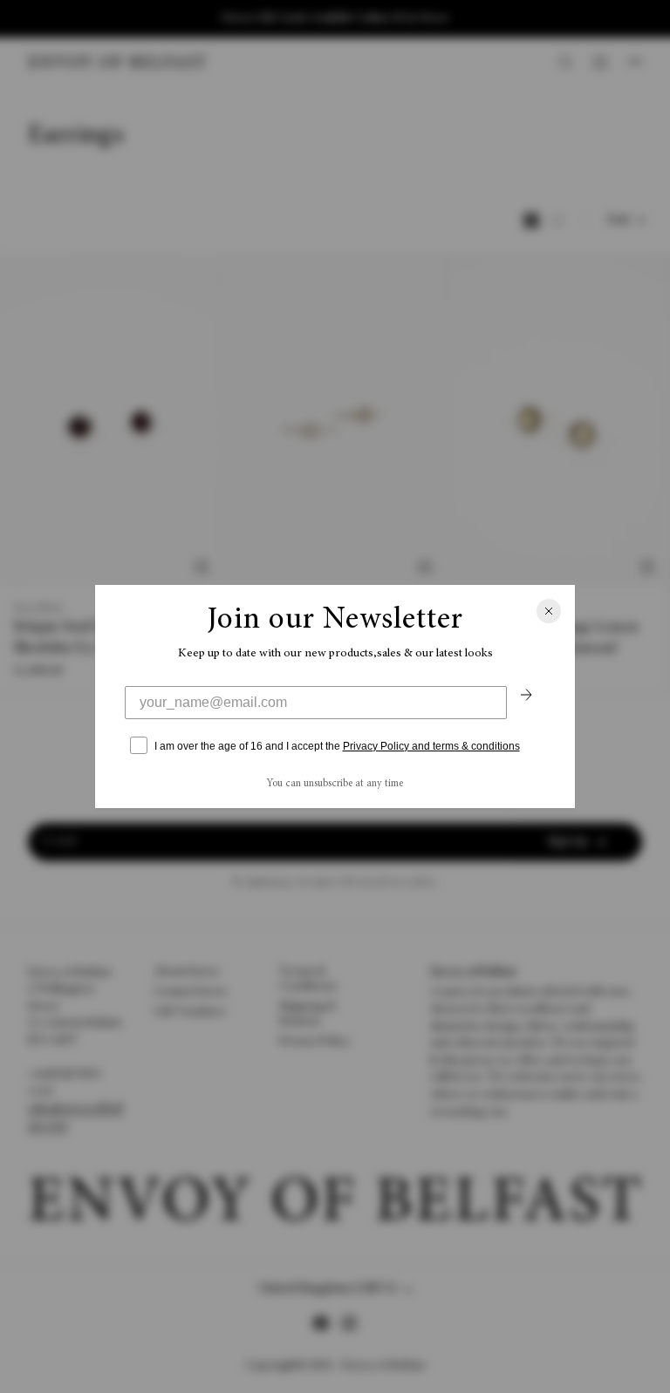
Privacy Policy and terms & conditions (431, 746)
